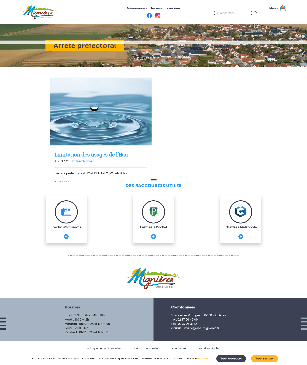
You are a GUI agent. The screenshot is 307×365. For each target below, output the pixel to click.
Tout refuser (264, 358)
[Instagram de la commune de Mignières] (273, 13)
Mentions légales (209, 348)
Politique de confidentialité (104, 348)
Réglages (204, 358)
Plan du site (179, 348)
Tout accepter (231, 358)
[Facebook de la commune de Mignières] (266, 13)
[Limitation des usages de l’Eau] (101, 111)
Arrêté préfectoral (81, 161)
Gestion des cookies (146, 348)
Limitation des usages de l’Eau (91, 154)
